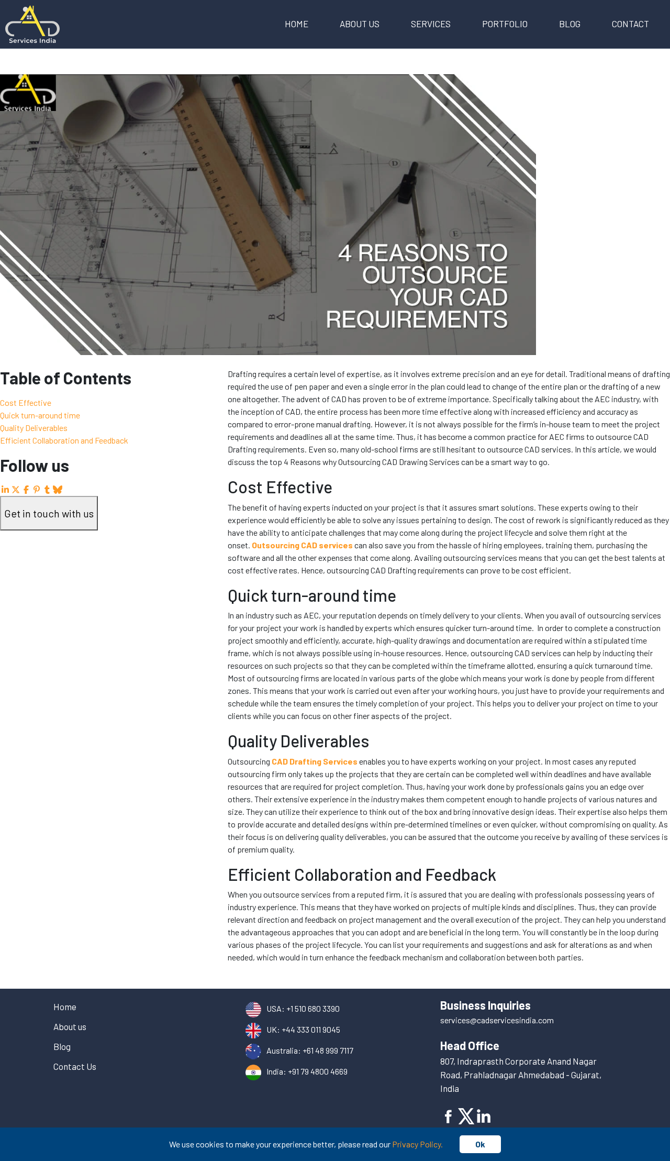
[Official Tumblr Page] (47, 489)
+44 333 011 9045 (311, 1029)
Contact (630, 23)
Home (296, 23)
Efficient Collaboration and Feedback (64, 440)
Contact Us (74, 1066)
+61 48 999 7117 (328, 1050)
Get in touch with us (49, 513)
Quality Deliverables (34, 428)
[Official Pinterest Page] (36, 489)
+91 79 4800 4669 (318, 1071)
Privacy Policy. (417, 1144)
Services (431, 23)
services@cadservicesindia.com (497, 1020)
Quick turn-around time (40, 415)
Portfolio (505, 23)
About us (69, 1026)
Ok (480, 1144)
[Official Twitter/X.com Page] (15, 489)
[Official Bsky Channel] (57, 489)
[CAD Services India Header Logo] (32, 23)
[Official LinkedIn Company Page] (5, 489)
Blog (569, 23)
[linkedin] (484, 1115)
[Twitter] (467, 1115)
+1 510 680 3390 (313, 1008)
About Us (359, 23)
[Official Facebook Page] (26, 489)
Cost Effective (25, 402)
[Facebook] (449, 1115)
